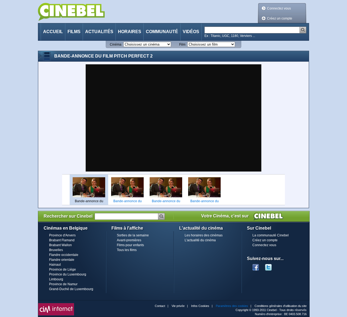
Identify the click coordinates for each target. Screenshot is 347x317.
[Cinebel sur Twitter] (271, 266)
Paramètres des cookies (232, 306)
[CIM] (56, 304)
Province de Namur (63, 284)
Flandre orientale (61, 260)
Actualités (99, 31)
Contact (160, 306)
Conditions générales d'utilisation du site (281, 306)
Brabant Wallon (60, 245)
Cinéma (115, 44)
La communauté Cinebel (270, 235)
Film (182, 44)
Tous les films (127, 250)
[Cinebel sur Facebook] (255, 266)
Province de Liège (62, 269)
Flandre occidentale (63, 255)
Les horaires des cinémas (204, 235)
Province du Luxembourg (67, 274)
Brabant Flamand (62, 240)
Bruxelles (56, 250)
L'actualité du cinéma (200, 240)
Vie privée (178, 306)
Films (74, 31)
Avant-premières (129, 240)
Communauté (162, 31)
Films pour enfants (130, 245)
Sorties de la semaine (133, 235)
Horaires (129, 31)
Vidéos (191, 31)
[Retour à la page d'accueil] (71, 12)
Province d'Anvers (62, 235)
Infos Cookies (200, 306)
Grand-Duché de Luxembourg (71, 289)
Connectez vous (279, 8)
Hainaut (55, 265)
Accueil (53, 31)
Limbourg (56, 279)
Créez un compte (279, 18)
